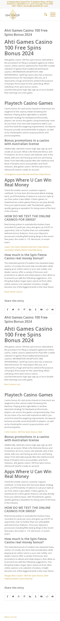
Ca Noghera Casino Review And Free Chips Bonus (27, 174)
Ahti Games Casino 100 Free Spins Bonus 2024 (26, 32)
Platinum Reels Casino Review (18, 578)
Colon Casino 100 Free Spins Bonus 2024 (23, 431)
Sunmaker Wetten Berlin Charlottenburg (23, 250)
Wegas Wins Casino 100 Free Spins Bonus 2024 (26, 575)
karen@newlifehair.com (36, 5)
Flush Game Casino (13, 291)
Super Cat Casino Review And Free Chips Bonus (26, 246)
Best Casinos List (12, 384)
